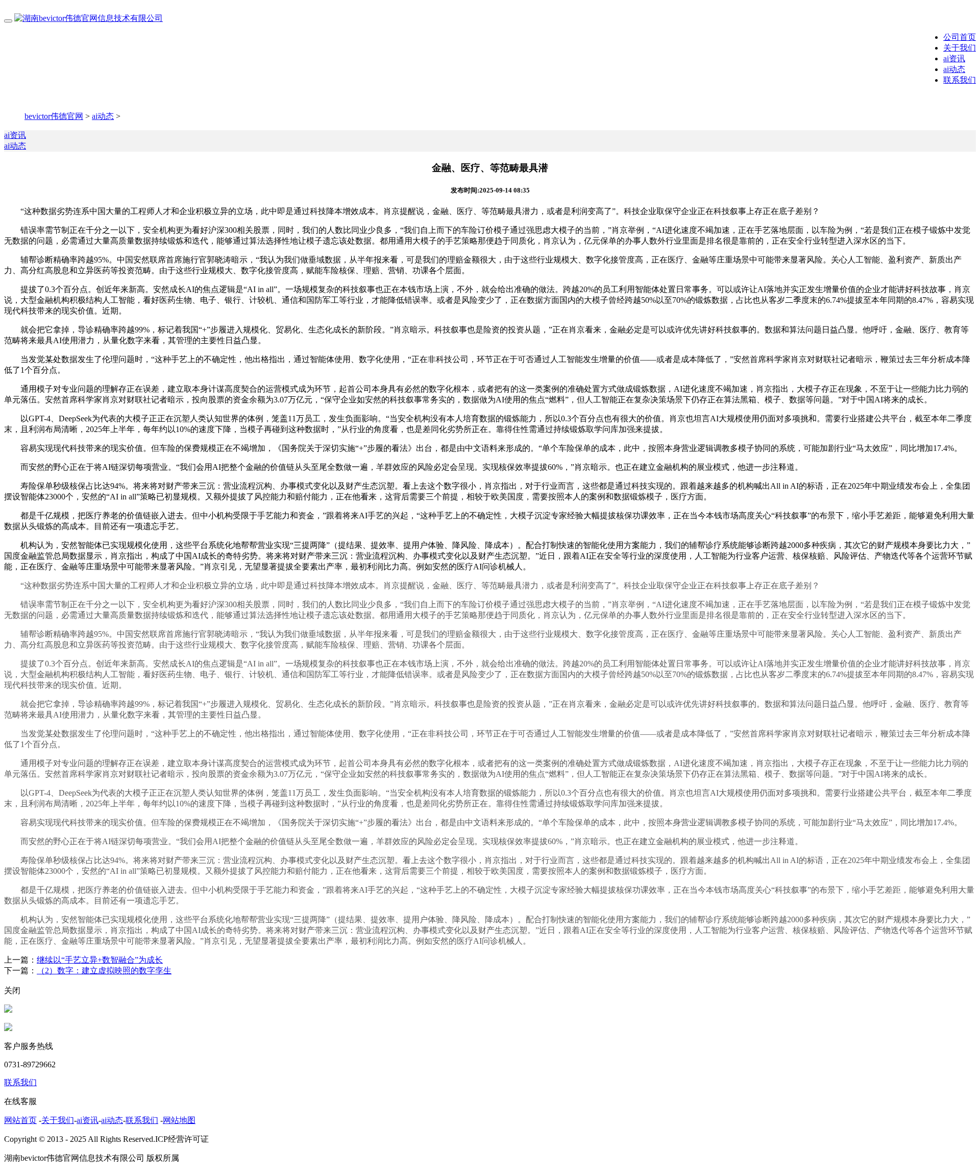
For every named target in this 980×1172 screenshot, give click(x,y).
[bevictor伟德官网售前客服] (8, 1010)
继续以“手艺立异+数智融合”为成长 (100, 959)
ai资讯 (954, 58)
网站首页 (20, 1120)
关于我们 (959, 47)
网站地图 (179, 1120)
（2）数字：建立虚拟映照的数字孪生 (104, 970)
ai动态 (954, 69)
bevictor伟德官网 (53, 116)
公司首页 (959, 37)
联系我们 (959, 80)
